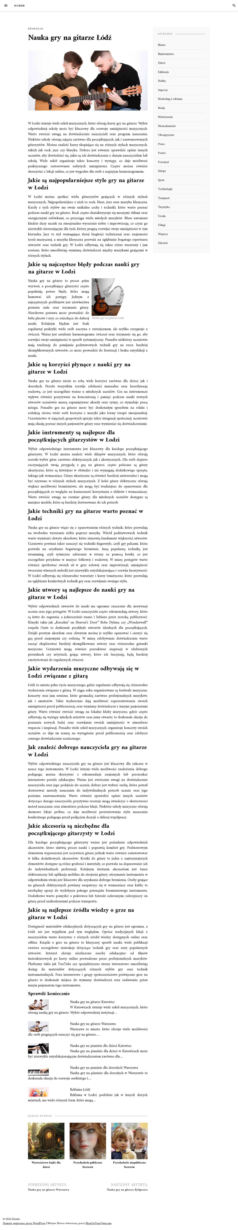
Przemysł (163, 162)
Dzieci (161, 63)
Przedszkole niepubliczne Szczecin (129, 1165)
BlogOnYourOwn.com (98, 1223)
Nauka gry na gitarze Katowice (92, 1002)
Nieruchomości (167, 126)
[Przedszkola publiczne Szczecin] (88, 1141)
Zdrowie (163, 243)
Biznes (161, 45)
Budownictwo (166, 54)
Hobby (162, 81)
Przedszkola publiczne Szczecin (87, 1165)
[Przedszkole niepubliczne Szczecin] (129, 1141)
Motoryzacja (165, 117)
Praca (161, 144)
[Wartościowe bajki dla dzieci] (46, 1141)
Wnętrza (163, 234)
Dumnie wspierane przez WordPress (24, 1223)
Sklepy (162, 171)
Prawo (162, 153)
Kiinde (19, 5)
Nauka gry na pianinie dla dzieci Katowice (100, 1046)
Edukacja (35, 28)
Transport (164, 198)
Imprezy (163, 90)
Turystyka (164, 207)
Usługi (161, 225)
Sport (161, 180)
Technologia (165, 189)
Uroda (161, 216)
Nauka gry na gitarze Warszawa (93, 1024)
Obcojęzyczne (166, 135)
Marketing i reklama (170, 99)
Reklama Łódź (80, 1090)
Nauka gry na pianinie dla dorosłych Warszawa (104, 1068)
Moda (161, 108)
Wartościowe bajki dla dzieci (46, 1165)
